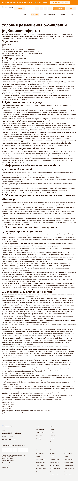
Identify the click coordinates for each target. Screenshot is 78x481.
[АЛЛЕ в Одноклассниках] (20, 450)
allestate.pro (46, 36)
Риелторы (39, 438)
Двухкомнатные (40, 462)
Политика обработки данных (9, 462)
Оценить (23, 14)
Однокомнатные (40, 459)
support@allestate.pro (26, 413)
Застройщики (40, 432)
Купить (7, 14)
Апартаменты (40, 453)
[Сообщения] (45, 8)
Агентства (39, 435)
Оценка (52, 429)
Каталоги (38, 426)
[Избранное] (37, 8)
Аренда (65, 449)
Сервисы (52, 426)
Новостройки (35, 14)
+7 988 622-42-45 (42, 2)
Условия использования (8, 460)
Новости (63, 14)
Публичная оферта (6, 465)
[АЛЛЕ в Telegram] (25, 450)
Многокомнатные (41, 468)
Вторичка (52, 449)
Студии (38, 456)
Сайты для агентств (55, 442)
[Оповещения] (50, 8)
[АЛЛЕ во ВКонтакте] (14, 450)
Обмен (52, 432)
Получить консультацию (60, 2)
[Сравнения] (41, 8)
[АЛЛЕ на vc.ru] (4, 450)
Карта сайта (5, 467)
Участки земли (54, 475)
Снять (15, 14)
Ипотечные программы (50, 14)
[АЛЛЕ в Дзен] (9, 450)
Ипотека (52, 435)
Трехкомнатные (40, 465)
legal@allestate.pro (19, 412)
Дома (37, 471)
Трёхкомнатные (54, 465)
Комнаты (52, 453)
